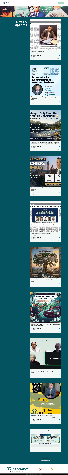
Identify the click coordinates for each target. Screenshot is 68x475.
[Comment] (33, 103)
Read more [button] (32, 99)
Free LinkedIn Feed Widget (46, 460)
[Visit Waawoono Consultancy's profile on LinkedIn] (31, 56)
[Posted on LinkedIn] (59, 55)
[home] (9, 3)
